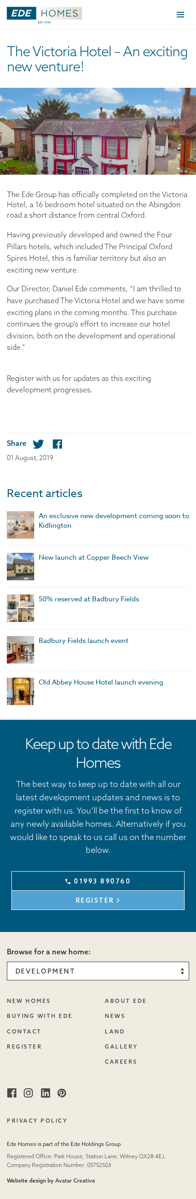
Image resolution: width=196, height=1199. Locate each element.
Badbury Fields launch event (84, 641)
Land (115, 1031)
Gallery (121, 1046)
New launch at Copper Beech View (94, 557)
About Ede (126, 1000)
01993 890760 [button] (102, 881)
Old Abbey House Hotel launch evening (101, 682)
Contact (24, 1031)
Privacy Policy (37, 1120)
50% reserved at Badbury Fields (89, 599)
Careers (121, 1061)
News (115, 1015)
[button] (44, 13)
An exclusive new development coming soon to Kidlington (114, 520)
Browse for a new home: (49, 951)
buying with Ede (40, 1015)
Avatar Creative (75, 1180)
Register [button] (95, 900)
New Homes (29, 1000)
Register (24, 1046)
